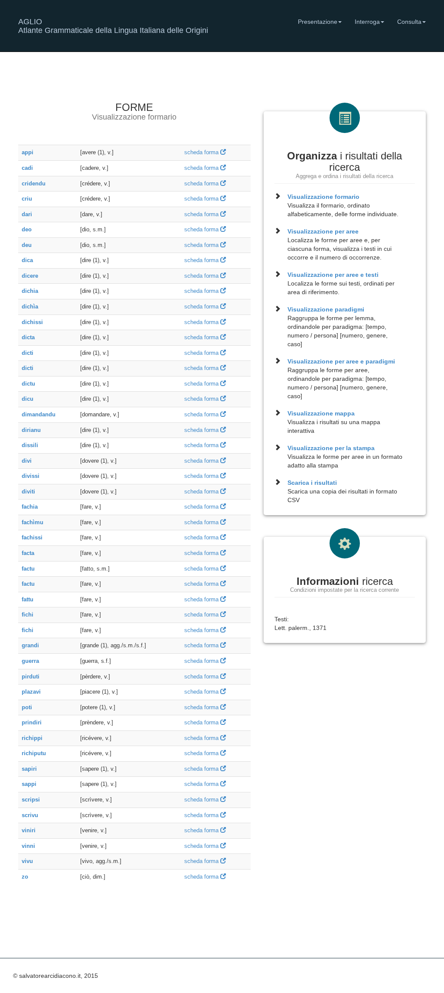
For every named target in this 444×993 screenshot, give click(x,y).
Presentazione (317, 21)
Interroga (367, 21)
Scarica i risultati (312, 482)
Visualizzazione (323, 196)
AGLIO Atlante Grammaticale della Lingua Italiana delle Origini (113, 24)
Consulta (409, 21)
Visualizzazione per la (331, 448)
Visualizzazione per (323, 231)
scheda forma (202, 152)
